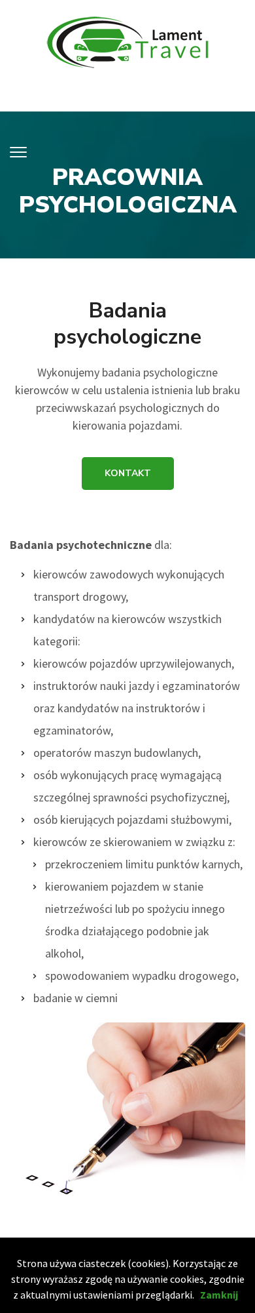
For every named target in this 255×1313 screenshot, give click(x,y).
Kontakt (128, 473)
